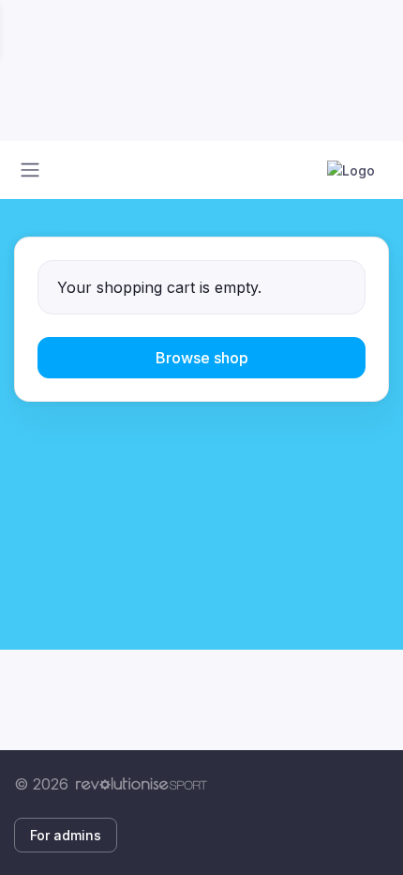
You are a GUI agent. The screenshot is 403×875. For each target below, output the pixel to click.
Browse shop (202, 357)
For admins (65, 835)
